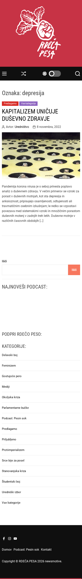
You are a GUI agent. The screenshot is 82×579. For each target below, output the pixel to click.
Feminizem (9, 365)
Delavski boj (10, 355)
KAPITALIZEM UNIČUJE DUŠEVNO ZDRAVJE (30, 115)
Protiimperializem (13, 450)
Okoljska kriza (11, 397)
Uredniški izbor (11, 492)
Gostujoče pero (12, 376)
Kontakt (46, 549)
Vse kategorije (28, 103)
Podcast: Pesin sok (14, 418)
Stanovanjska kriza (14, 471)
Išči (4, 261)
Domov (7, 549)
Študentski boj (11, 481)
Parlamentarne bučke (15, 408)
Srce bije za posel (13, 460)
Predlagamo (10, 103)
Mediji (6, 386)
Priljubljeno (9, 439)
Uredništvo (22, 126)
